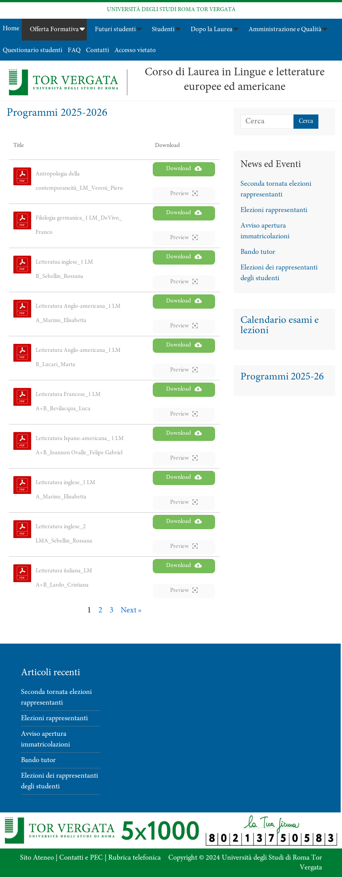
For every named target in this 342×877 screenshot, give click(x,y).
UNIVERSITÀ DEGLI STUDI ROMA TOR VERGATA (171, 10)
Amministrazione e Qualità (285, 29)
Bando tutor (257, 252)
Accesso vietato (135, 50)
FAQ (74, 50)
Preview (179, 194)
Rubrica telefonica (134, 857)
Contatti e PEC (81, 857)
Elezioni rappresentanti (273, 210)
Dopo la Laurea (211, 29)
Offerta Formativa (54, 29)
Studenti (163, 29)
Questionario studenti (32, 50)
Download (178, 169)
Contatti (97, 50)
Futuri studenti (115, 29)
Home (11, 28)
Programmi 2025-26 (282, 377)
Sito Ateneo (37, 857)
